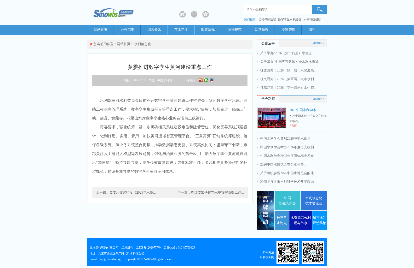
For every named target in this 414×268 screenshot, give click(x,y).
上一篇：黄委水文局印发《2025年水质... (126, 192)
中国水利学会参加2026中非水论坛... (286, 138)
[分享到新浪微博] (182, 14)
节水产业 (181, 29)
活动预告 (261, 29)
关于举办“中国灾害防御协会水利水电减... (291, 62)
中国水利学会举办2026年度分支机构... (288, 147)
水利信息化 (142, 44)
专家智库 (288, 29)
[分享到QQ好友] (212, 80)
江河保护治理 (267, 19)
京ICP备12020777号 (148, 247)
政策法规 (208, 29)
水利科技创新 (312, 19)
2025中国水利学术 (302, 110)
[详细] (293, 125)
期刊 (312, 29)
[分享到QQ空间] (205, 14)
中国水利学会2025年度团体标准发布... (288, 156)
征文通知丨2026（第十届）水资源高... (288, 70)
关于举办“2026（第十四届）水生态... (287, 53)
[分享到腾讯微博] (194, 14)
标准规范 (235, 29)
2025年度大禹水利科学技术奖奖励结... (288, 182)
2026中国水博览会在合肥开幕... (283, 164)
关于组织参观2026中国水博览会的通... (288, 173)
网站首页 (100, 29)
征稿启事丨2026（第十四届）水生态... (288, 87)
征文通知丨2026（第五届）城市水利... (288, 79)
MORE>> (318, 43)
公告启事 (127, 29)
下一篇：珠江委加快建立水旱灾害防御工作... (211, 192)
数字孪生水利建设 (289, 19)
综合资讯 (154, 29)
